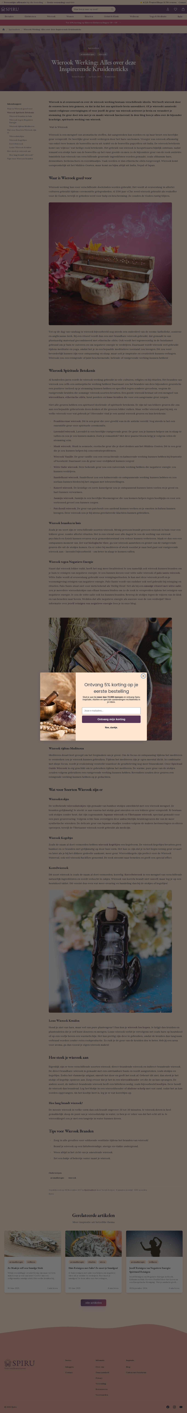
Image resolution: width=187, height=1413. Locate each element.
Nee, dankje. (111, 727)
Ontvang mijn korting (111, 719)
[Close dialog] (143, 676)
